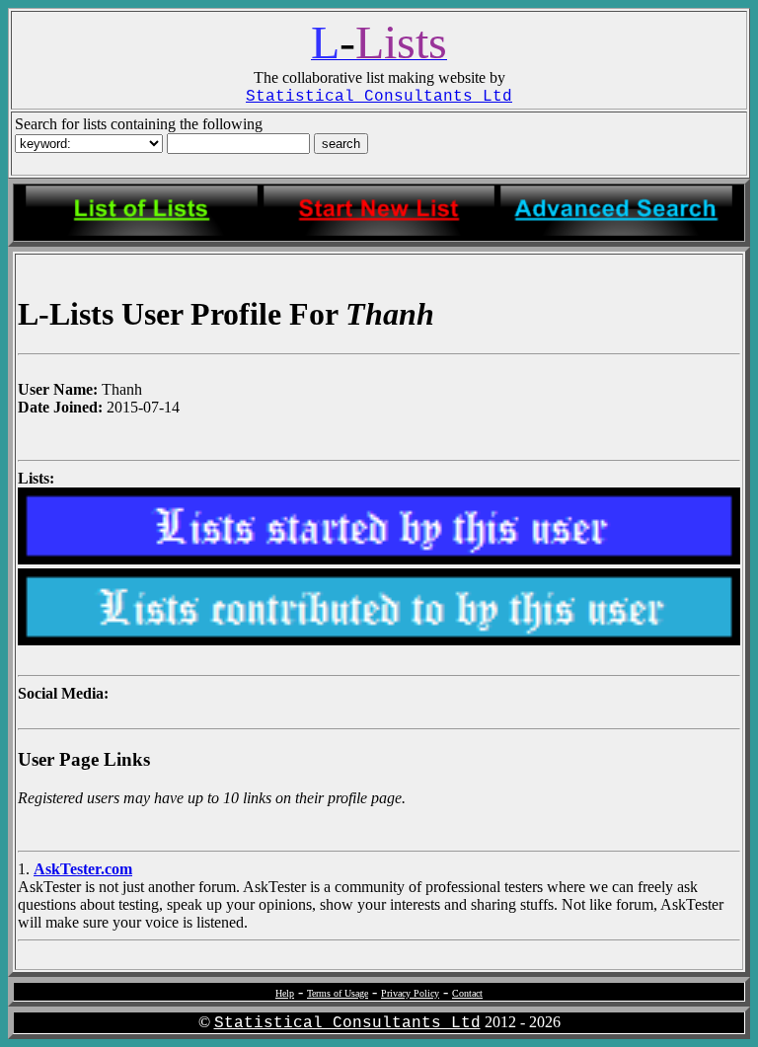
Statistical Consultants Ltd (347, 1023)
